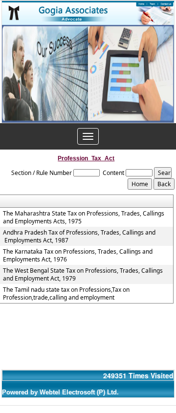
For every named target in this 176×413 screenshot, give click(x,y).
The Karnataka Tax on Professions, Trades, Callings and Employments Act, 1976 (78, 255)
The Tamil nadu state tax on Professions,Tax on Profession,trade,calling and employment (66, 294)
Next (160, 76)
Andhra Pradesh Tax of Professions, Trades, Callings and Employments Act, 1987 (79, 236)
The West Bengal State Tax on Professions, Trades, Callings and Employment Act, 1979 (83, 275)
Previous (15, 76)
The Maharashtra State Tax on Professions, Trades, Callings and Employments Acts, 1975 (83, 217)
